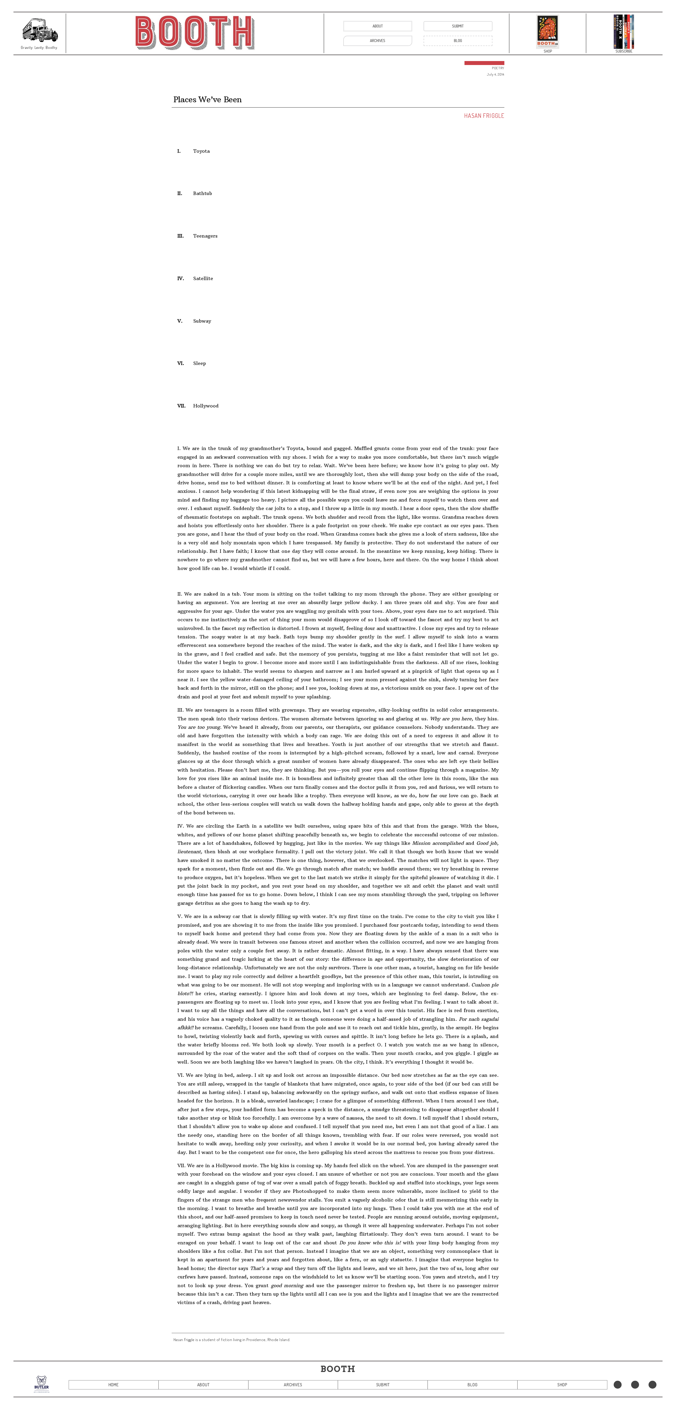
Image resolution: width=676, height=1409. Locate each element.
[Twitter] (635, 1385)
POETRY (498, 68)
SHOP (562, 1384)
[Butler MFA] (42, 1384)
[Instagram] (652, 1385)
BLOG (472, 1384)
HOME (114, 1384)
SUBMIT (383, 1384)
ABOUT (203, 1384)
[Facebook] (618, 1385)
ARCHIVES (293, 1384)
